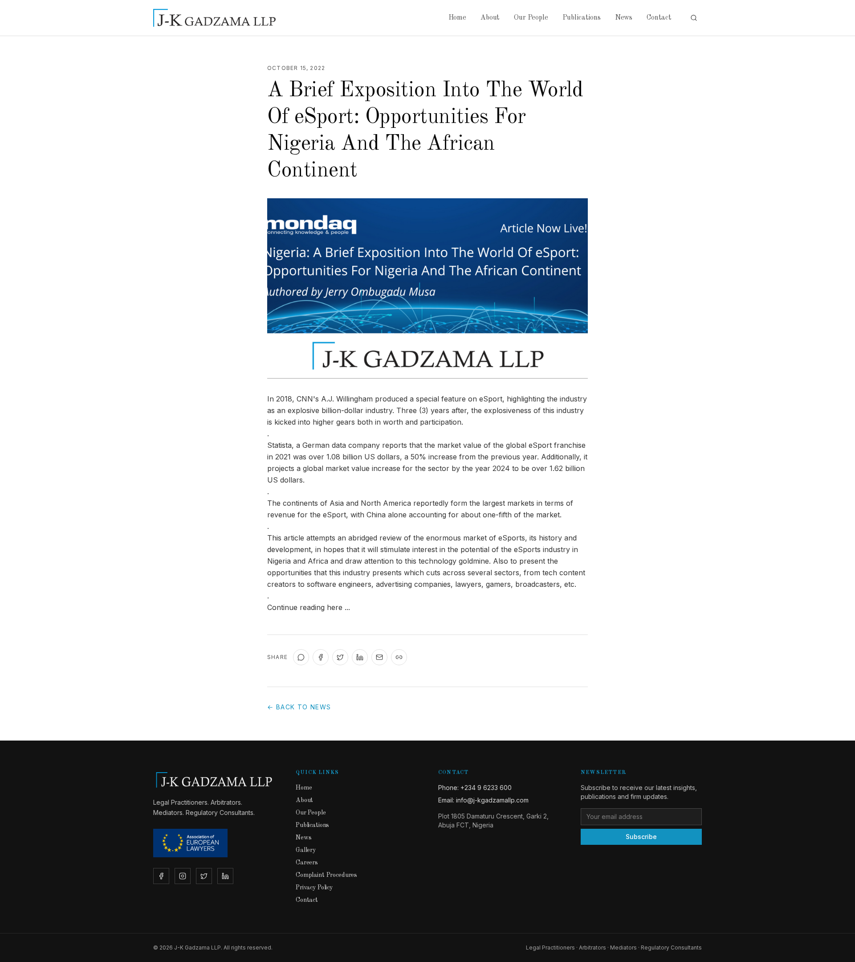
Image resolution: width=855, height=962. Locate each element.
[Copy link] (399, 657)
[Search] (694, 18)
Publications (581, 17)
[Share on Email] (379, 657)
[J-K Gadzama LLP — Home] (214, 18)
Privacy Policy (314, 887)
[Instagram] (183, 876)
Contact (659, 17)
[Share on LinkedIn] (360, 657)
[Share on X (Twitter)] (340, 657)
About (490, 17)
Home (457, 17)
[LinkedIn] (225, 876)
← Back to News (299, 707)
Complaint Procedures (326, 875)
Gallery (306, 850)
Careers (307, 863)
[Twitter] (204, 876)
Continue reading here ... (308, 607)
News (623, 17)
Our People (531, 17)
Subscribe (641, 836)
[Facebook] (161, 876)
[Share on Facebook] (321, 657)
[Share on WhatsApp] (301, 657)
